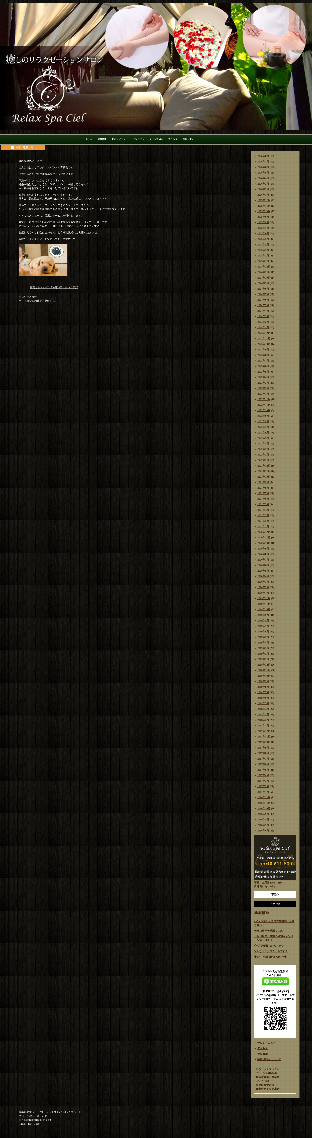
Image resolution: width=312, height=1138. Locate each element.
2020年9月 (263, 548)
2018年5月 (263, 703)
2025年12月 (263, 200)
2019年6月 (263, 631)
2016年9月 (263, 814)
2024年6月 (263, 299)
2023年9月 (263, 349)
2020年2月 (263, 587)
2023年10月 (263, 344)
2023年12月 (263, 333)
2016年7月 (263, 825)
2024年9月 (263, 283)
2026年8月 (263, 156)
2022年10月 (263, 410)
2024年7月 (263, 294)
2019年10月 (263, 609)
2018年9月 (263, 681)
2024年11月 (263, 272)
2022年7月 (263, 427)
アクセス (172, 139)
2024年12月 (263, 266)
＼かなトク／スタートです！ (271, 951)
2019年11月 (263, 603)
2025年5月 (263, 239)
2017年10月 (263, 742)
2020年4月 (263, 576)
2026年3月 (263, 183)
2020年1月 (263, 592)
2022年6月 (263, 432)
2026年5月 (263, 172)
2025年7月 (263, 228)
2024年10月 (263, 277)
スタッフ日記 (70, 287)
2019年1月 (263, 659)
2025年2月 (263, 255)
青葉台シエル (38, 287)
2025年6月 (263, 233)
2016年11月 (263, 803)
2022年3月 (263, 449)
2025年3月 (263, 250)
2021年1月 (263, 526)
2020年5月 (263, 570)
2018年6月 (263, 697)
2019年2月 (263, 653)
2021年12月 (263, 465)
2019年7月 (263, 626)
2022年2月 (263, 454)
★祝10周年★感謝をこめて (269, 930)
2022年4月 (263, 443)
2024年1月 (263, 327)
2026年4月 (263, 178)
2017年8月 (263, 753)
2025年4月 (263, 244)
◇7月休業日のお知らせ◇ (269, 945)
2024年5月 (263, 305)
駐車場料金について (269, 1059)
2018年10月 (263, 675)
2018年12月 (263, 664)
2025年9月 (263, 216)
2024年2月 (263, 322)
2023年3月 (263, 382)
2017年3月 (263, 780)
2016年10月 (263, 808)
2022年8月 (263, 421)
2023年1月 (263, 393)
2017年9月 (263, 747)
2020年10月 (263, 543)
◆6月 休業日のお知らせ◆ (270, 956)
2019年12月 (263, 598)
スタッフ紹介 (156, 139)
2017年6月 (263, 764)
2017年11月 (263, 736)
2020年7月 (263, 559)
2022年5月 (263, 438)
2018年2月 (263, 720)
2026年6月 (263, 167)
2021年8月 (263, 487)
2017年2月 (263, 786)
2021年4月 (263, 510)
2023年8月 (263, 355)
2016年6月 (263, 830)
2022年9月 (263, 416)
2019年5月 (263, 637)
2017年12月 (263, 731)
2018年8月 (263, 686)
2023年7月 (263, 360)
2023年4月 (263, 377)
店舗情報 (102, 139)
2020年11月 (263, 537)
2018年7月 (263, 692)
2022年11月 (263, 404)
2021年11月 (263, 471)
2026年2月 (263, 189)
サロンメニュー (120, 139)
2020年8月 (263, 554)
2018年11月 (263, 670)
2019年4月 (263, 642)
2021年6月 (263, 498)
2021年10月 (263, 476)
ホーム (88, 139)
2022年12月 (263, 399)
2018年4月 (263, 709)
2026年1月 (263, 194)
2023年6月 (263, 366)
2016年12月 (263, 797)
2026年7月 (263, 161)
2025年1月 (263, 261)
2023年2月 (263, 388)
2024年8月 (263, 288)
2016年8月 (263, 819)
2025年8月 (263, 222)
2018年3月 (263, 714)
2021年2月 (263, 521)
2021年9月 (263, 482)
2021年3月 (263, 515)
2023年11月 (263, 338)
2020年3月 (263, 581)
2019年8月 (263, 620)
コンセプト (138, 139)
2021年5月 (263, 504)
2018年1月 (263, 725)
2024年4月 (263, 310)
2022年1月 (263, 460)
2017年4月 (263, 775)
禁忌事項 (262, 1053)
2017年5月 (263, 769)
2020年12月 (263, 532)
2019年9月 (263, 615)
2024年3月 (263, 316)
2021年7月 (263, 493)
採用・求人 (188, 139)
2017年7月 (263, 758)
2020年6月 (263, 565)
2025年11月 (263, 205)
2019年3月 (263, 648)
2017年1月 (263, 791)
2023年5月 (263, 371)
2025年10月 (263, 211)
